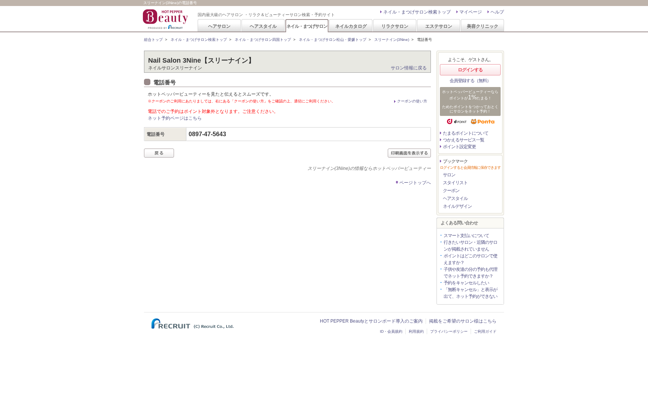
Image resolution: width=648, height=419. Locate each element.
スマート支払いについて (466, 235)
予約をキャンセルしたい (466, 282)
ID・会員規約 (391, 331)
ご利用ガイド (485, 331)
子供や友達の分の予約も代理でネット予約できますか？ (470, 273)
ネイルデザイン (457, 206)
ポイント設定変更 (459, 146)
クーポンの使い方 (412, 101)
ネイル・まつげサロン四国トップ (263, 40)
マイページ (470, 12)
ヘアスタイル (263, 26)
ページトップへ (415, 182)
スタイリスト (455, 182)
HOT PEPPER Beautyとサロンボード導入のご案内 (371, 321)
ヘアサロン (219, 26)
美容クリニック (482, 26)
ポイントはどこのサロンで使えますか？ (470, 259)
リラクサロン (394, 26)
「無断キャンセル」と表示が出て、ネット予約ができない (470, 293)
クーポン (451, 190)
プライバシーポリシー (449, 331)
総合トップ (153, 40)
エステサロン (438, 26)
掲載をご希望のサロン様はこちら (462, 321)
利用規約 (416, 331)
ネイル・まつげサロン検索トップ (417, 12)
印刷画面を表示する (409, 153)
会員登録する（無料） (470, 80)
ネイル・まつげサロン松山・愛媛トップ (332, 40)
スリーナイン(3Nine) (391, 40)
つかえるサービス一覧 (463, 140)
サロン (449, 174)
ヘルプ (497, 12)
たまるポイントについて (465, 133)
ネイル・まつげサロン (306, 26)
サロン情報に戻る (409, 68)
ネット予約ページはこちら (175, 118)
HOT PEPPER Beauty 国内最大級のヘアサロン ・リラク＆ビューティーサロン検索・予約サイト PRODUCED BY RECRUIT (166, 19)
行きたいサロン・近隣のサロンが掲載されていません (470, 246)
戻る (159, 153)
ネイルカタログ (351, 26)
